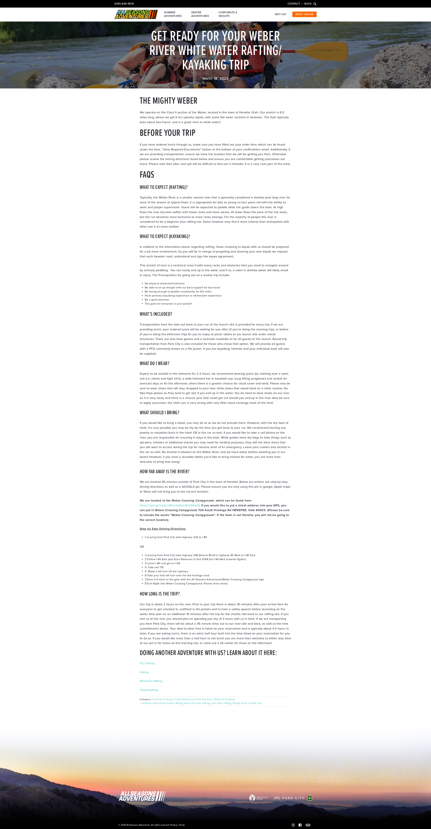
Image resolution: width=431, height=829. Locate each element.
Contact (294, 3)
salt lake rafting (221, 703)
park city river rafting (197, 703)
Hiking (144, 672)
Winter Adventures (200, 14)
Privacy (173, 825)
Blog (307, 3)
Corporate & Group (162, 699)
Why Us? (280, 14)
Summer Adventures (173, 14)
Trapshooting (149, 690)
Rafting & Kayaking (224, 699)
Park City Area (204, 699)
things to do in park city (247, 703)
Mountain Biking (151, 681)
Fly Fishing (147, 663)
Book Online (304, 14)
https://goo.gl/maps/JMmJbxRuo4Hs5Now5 (170, 505)
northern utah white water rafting (162, 703)
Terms (182, 825)
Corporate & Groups (228, 14)
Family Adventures (184, 699)
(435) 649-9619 (124, 3)
